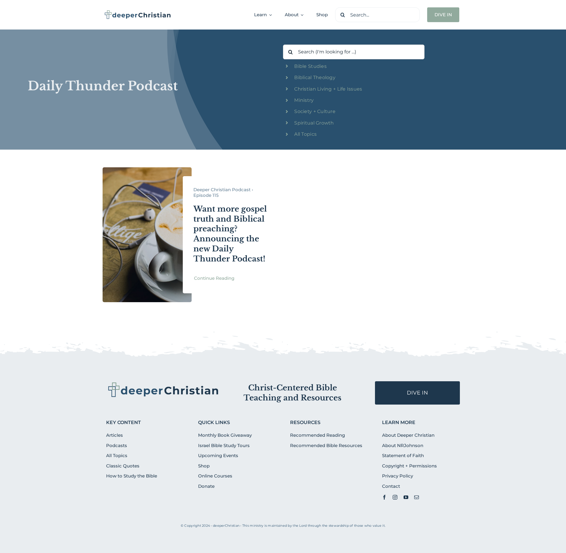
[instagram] (395, 497)
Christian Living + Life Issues (328, 89)
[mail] (416, 497)
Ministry (304, 100)
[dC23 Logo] (137, 12)
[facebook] (384, 497)
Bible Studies (310, 66)
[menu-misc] (163, 383)
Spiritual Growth (314, 123)
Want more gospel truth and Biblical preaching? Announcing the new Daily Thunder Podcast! (230, 234)
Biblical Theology (314, 77)
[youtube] (406, 497)
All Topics (305, 134)
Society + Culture (314, 111)
